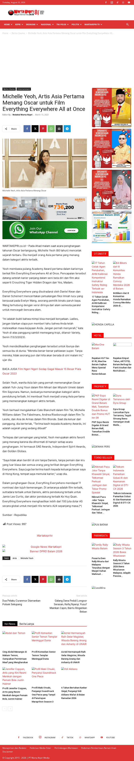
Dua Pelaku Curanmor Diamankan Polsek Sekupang (21, 602)
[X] (35, 128)
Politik (75, 24)
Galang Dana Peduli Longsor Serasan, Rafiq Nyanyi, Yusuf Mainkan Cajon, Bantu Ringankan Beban (68, 606)
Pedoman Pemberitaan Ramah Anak (98, 747)
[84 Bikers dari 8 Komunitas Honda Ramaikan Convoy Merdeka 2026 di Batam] (122, 275)
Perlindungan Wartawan (66, 747)
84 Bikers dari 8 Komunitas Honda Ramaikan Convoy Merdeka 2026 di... (122, 299)
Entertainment (24, 89)
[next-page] (10, 708)
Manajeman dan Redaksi (14, 747)
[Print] (59, 128)
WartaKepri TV (92, 24)
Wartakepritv (45, 535)
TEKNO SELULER (103, 457)
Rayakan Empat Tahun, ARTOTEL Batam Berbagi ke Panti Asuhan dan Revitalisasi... (122, 364)
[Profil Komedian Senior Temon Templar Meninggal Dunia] (44, 640)
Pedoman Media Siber (40, 747)
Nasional (46, 24)
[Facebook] (106, 2)
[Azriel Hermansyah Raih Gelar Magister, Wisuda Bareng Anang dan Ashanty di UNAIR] (74, 640)
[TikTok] (117, 2)
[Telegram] (67, 128)
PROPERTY (100, 386)
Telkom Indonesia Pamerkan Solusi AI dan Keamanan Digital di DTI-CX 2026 (122, 499)
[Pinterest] (43, 128)
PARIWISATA (101, 535)
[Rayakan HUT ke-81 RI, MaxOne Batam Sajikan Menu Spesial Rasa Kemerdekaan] (101, 349)
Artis (15, 558)
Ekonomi (30, 24)
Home (7, 24)
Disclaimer (7, 751)
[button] (127, 24)
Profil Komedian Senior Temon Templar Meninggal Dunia (44, 655)
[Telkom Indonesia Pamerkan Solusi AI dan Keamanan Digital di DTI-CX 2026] (122, 478)
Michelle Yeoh (27, 558)
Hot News (10, 624)
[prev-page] (4, 708)
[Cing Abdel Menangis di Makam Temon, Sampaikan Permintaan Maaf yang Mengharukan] (15, 640)
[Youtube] (129, 2)
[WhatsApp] (123, 2)
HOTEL (98, 335)
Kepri (18, 24)
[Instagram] (111, 2)
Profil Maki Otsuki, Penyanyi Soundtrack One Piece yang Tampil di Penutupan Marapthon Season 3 (43, 694)
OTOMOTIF (100, 253)
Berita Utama (18, 33)
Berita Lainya (27, 624)
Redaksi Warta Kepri (22, 114)
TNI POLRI (61, 24)
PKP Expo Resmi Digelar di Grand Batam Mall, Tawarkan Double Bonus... (101, 428)
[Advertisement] (90, 12)
